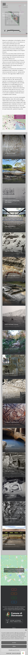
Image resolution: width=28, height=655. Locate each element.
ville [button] (14, 589)
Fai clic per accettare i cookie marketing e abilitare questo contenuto (14, 570)
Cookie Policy (8, 653)
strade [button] (14, 593)
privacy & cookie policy (16, 653)
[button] (26, 630)
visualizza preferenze (14, 650)
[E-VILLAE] (5, 5)
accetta (14, 642)
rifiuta (14, 646)
